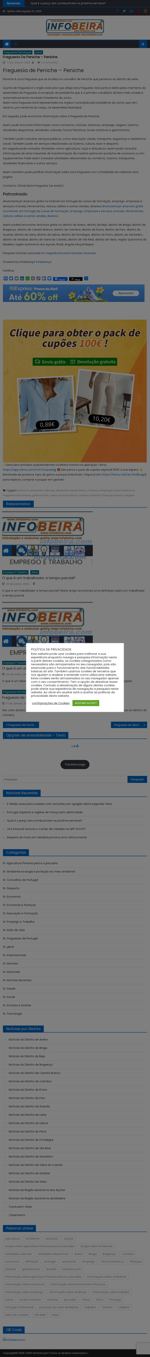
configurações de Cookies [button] (51, 703)
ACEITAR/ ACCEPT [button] (86, 703)
